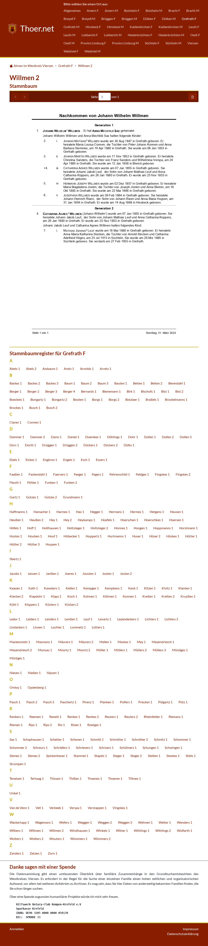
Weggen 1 (85, 822)
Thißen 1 (75, 778)
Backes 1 (16, 383)
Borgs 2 (114, 399)
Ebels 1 (15, 460)
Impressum (190, 929)
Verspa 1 (75, 808)
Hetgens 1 (157, 512)
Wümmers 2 (101, 838)
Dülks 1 (129, 445)
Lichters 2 (171, 619)
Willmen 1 (36, 830)
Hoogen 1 (140, 528)
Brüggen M (129, 19)
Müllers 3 (159, 650)
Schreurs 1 (40, 747)
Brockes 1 (16, 407)
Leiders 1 (32, 619)
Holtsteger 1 (75, 528)
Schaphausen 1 (33, 739)
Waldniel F (71, 51)
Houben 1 (35, 536)
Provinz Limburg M (125, 43)
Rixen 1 (76, 725)
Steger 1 (118, 756)
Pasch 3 (48, 702)
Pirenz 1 (88, 702)
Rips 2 (47, 725)
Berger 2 (33, 391)
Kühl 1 (14, 604)
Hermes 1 (137, 512)
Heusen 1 (176, 512)
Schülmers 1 (128, 747)
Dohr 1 (133, 437)
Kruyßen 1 (188, 596)
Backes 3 (52, 383)
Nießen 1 (34, 673)
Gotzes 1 (32, 497)
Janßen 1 (52, 573)
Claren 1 (15, 422)
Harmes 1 (63, 512)
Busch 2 (51, 407)
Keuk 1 (133, 588)
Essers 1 (101, 460)
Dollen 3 (186, 437)
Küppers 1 (32, 604)
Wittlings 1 (141, 830)
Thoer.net (36, 28)
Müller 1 (102, 650)
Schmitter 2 (140, 739)
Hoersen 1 (176, 520)
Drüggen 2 (70, 445)
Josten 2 (126, 573)
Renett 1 (55, 716)
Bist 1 (165, 391)
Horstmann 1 (188, 528)
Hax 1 (80, 512)
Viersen (192, 43)
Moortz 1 (64, 650)
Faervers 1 (60, 474)
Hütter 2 (16, 544)
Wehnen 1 (145, 822)
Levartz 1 (104, 619)
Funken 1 (51, 482)
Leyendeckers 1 (128, 619)
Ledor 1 (15, 619)
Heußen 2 (36, 520)
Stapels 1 (100, 756)
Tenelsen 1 (17, 778)
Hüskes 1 (172, 536)
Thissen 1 (56, 778)
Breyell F (70, 19)
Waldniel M (92, 51)
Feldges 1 (142, 474)
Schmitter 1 (118, 739)
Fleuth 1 (15, 482)
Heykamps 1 (86, 520)
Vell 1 (39, 808)
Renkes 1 (73, 716)
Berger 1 (15, 391)
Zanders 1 (17, 853)
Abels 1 (15, 368)
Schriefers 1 (62, 747)
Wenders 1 (184, 822)
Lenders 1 (51, 619)
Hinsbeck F (93, 27)
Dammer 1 (17, 437)
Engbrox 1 (50, 460)
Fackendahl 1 (38, 474)
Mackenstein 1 (20, 642)
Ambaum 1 (50, 368)
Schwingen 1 (173, 747)
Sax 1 (13, 739)
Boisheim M (154, 10)
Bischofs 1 (148, 391)
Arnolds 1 (87, 368)
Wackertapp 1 (19, 822)
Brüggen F (108, 19)
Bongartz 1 (38, 399)
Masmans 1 (44, 642)
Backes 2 (34, 383)
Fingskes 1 (162, 474)
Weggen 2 (105, 822)
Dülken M (169, 19)
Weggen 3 (125, 822)
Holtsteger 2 (99, 528)
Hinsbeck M (115, 27)
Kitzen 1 (150, 588)
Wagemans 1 (44, 822)
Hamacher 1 (42, 512)
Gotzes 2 (50, 497)
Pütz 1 (183, 702)
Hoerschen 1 (129, 520)
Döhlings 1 (114, 437)
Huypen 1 (52, 544)
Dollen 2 (168, 437)
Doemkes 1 (93, 437)
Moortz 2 (83, 650)
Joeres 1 (70, 573)
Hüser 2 (154, 536)
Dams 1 (56, 437)
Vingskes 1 (120, 808)
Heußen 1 (16, 520)
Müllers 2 (140, 650)
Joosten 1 (89, 573)
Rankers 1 (16, 716)
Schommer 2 (18, 747)
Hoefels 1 (107, 520)
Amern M (111, 10)
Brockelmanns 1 (176, 399)
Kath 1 (33, 588)
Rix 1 (61, 725)
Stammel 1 (81, 756)
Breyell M (88, 19)
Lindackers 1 (18, 627)
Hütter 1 (191, 536)
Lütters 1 (98, 627)
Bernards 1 (88, 391)
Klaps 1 (56, 596)
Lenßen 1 (71, 619)
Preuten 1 (145, 702)
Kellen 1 (71, 588)
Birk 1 (131, 391)
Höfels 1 (15, 528)
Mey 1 (141, 642)
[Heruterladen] (192, 96)
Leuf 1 (88, 619)
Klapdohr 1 (37, 596)
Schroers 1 (106, 747)
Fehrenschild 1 (119, 474)
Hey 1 (53, 520)
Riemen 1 (16, 725)
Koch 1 (72, 596)
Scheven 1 (77, 739)
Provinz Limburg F (93, 43)
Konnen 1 (129, 596)
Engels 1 (69, 460)
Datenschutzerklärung (182, 934)
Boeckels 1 (17, 399)
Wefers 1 (65, 822)
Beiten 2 (156, 383)
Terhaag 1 (37, 778)
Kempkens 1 (113, 588)
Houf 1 (52, 536)
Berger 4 (69, 391)
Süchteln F (152, 43)
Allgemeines (72, 10)
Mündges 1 (180, 650)
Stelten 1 (154, 756)
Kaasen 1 (16, 588)
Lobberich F (89, 35)
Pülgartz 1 (165, 702)
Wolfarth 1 (184, 830)
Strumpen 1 (18, 764)
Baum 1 (69, 383)
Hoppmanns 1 (163, 528)
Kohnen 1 (90, 596)
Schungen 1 (151, 747)
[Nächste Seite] (24, 96)
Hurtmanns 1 (117, 536)
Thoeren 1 (115, 778)
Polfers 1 (126, 702)
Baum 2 (86, 383)
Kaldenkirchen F (141, 27)
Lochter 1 (57, 627)
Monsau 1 (45, 650)
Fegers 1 (97, 474)
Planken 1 (107, 702)
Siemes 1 (16, 756)
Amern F (93, 10)
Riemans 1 (176, 716)
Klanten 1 (185, 588)
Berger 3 (51, 391)
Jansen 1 (34, 573)
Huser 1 (137, 536)
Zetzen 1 (36, 853)
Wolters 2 (36, 838)
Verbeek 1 (56, 808)
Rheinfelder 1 (153, 716)
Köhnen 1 (110, 596)
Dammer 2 (37, 437)
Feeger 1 (80, 474)
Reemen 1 (36, 716)
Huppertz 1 (94, 536)
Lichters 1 (151, 619)
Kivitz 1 (167, 588)
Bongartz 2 (59, 399)
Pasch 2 (31, 702)
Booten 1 (79, 399)
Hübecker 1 (72, 536)
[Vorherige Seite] (15, 96)
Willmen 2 (85, 65)
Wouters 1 (56, 838)
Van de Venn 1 (19, 808)
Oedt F (195, 35)
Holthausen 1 (51, 528)
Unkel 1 (15, 793)
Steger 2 (136, 756)
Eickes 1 (31, 460)
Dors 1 (14, 445)
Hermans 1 (116, 512)
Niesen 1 (16, 673)
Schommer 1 (182, 739)
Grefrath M (71, 27)
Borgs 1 (97, 399)
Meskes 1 (124, 642)
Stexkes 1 (173, 756)
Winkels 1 (103, 830)
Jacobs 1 (16, 573)
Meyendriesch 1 (163, 642)
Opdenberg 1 (37, 687)
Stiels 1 (191, 756)
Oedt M (69, 43)
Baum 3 (103, 383)
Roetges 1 (94, 725)
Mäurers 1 (65, 642)
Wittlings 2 (163, 830)
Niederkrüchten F (140, 35)
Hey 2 (68, 520)
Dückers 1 (90, 445)
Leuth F (194, 27)
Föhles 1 (33, 482)
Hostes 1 (16, 536)
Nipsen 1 (53, 673)
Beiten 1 (139, 383)
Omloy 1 (16, 687)
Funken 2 (70, 482)
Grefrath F (189, 19)
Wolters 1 (16, 838)
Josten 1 (108, 573)
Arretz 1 (105, 368)
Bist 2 (179, 391)
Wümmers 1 (78, 838)
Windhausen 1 (80, 830)
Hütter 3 (34, 544)
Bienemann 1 (111, 391)
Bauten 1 (120, 383)
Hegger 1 (96, 512)
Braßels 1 (152, 399)
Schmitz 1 (160, 739)
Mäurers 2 (86, 642)
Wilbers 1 (16, 830)
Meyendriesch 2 (21, 650)
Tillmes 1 (134, 778)
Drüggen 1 (49, 445)
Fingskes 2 (183, 474)
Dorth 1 (30, 445)
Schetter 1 (57, 739)
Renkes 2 (92, 716)
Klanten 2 (16, 596)
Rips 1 (33, 725)
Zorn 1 (52, 853)
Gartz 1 (15, 497)
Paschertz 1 (68, 702)
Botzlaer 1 (132, 399)
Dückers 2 (111, 445)
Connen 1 (34, 422)
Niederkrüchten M (171, 35)
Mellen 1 (105, 642)
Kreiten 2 (167, 596)
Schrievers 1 (84, 747)
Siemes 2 (34, 756)
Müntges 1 (17, 658)
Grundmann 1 (72, 497)
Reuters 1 (111, 716)
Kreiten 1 (148, 596)
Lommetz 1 (78, 627)
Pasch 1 (15, 702)
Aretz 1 (69, 368)
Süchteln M (173, 43)
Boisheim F (132, 10)
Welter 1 (165, 822)
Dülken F (149, 19)
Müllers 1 (120, 650)
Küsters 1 (52, 604)
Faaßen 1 (16, 474)
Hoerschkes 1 (153, 520)
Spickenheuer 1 (56, 756)
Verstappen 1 (97, 808)
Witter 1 (122, 830)
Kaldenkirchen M (171, 27)
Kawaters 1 (52, 588)
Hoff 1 (31, 528)
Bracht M (192, 10)
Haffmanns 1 (18, 512)
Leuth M (69, 35)
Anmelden (17, 929)
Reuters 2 (131, 716)
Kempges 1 (91, 588)
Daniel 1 (73, 437)
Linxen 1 (39, 627)
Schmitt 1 (97, 739)
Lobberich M (113, 35)
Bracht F (174, 10)
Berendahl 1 (176, 383)
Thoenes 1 (95, 778)
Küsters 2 (71, 604)
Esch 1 (85, 460)
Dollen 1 (150, 437)
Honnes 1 (121, 528)
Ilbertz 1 (15, 559)
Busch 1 (34, 407)
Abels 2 (31, 368)
